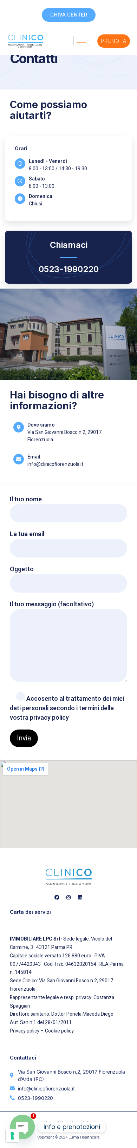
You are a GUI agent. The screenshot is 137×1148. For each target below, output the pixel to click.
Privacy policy (24, 1031)
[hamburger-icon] (81, 41)
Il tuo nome (26, 499)
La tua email (27, 534)
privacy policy (49, 718)
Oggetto (22, 569)
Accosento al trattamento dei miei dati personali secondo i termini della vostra (67, 708)
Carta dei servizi (30, 912)
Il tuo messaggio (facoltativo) (52, 604)
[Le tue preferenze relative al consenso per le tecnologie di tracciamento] (12, 1135)
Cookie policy (59, 1031)
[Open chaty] (22, 1127)
